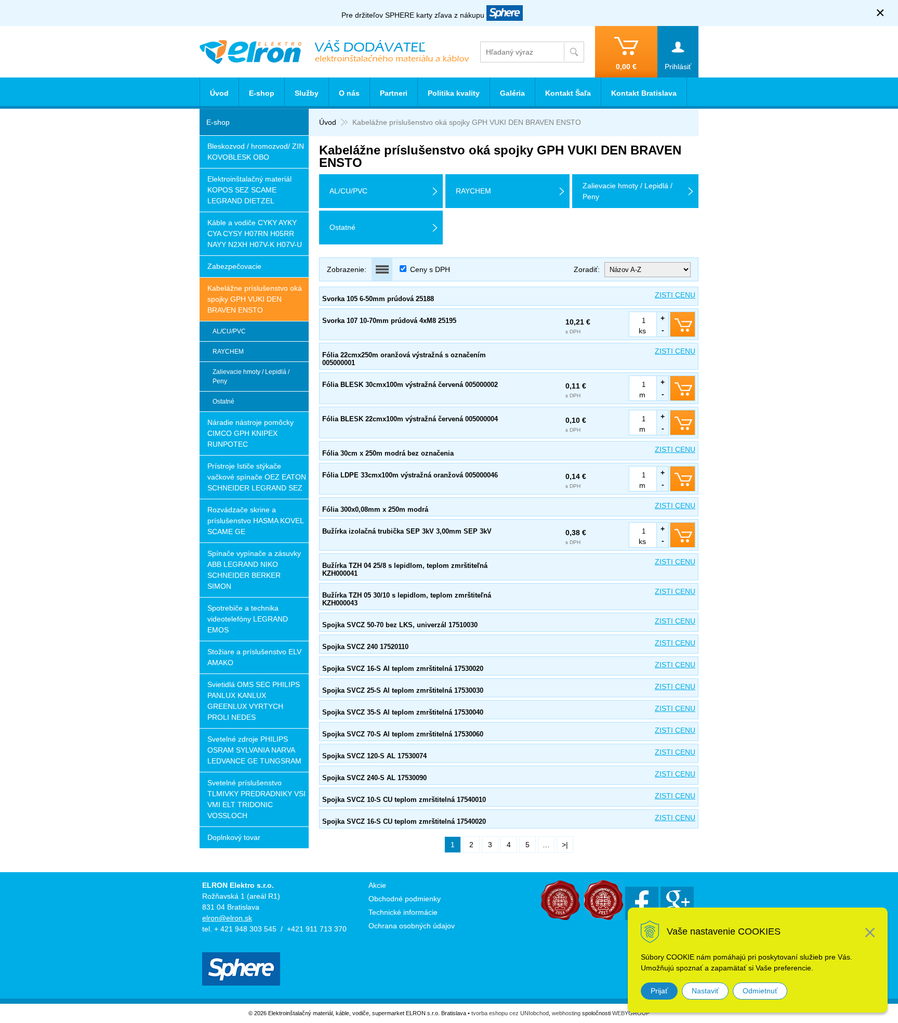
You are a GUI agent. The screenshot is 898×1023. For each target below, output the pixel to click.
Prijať (659, 991)
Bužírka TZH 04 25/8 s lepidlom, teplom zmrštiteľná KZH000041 (404, 569)
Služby (307, 93)
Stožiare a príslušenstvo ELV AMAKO (254, 657)
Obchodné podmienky (404, 899)
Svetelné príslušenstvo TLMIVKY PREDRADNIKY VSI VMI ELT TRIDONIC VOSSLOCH (256, 799)
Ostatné (223, 401)
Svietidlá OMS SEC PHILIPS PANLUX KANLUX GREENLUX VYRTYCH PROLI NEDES (253, 700)
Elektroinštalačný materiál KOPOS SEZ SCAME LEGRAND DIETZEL (249, 190)
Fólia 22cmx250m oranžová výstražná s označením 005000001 (404, 359)
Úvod (327, 122)
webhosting (566, 1013)
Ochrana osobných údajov (411, 926)
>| (565, 844)
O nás (349, 93)
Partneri (393, 93)
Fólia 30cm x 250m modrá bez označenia (388, 453)
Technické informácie (403, 912)
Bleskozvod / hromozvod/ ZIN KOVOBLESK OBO (255, 151)
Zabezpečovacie (234, 266)
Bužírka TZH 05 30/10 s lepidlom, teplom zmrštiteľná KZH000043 (406, 599)
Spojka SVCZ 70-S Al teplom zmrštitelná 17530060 (402, 734)
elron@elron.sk (227, 918)
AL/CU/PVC (229, 331)
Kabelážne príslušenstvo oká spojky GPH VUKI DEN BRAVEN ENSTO (254, 299)
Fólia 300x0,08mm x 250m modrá (375, 509)
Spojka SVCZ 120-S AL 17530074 (374, 756)
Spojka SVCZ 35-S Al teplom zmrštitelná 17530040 (402, 712)
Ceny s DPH (430, 269)
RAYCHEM (228, 351)
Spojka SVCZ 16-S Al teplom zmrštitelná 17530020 (402, 668)
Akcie (377, 885)
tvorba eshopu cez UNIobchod (510, 1013)
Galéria (512, 93)
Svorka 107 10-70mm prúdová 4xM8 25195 (389, 321)
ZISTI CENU (675, 295)
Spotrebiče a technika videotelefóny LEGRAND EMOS (247, 619)
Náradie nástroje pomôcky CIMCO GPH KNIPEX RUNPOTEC (250, 433)
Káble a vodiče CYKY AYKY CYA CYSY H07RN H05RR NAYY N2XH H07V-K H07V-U (254, 233)
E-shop (261, 93)
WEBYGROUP (631, 1013)
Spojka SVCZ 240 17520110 (365, 647)
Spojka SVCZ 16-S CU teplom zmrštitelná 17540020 (404, 821)
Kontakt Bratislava (644, 93)
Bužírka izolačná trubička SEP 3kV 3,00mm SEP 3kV (407, 531)
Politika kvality (454, 93)
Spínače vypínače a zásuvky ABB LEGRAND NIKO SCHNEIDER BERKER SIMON (254, 569)
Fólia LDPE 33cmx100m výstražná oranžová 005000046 (410, 475)
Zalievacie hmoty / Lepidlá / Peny (251, 376)
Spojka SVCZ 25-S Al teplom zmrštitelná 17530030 (402, 690)
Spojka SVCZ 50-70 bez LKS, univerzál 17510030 (400, 625)
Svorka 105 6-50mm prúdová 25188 (378, 299)
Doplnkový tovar (233, 837)
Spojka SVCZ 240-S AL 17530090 (374, 778)
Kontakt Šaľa (568, 93)
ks (642, 331)
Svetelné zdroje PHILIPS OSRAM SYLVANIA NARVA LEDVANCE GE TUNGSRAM (254, 750)
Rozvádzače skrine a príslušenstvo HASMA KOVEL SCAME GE (255, 521)
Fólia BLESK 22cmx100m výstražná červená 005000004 (410, 419)
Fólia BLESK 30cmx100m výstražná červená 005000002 (410, 385)
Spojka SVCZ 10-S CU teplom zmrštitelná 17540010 (404, 800)
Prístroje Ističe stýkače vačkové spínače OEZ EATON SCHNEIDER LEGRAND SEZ (256, 477)
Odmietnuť (760, 991)
